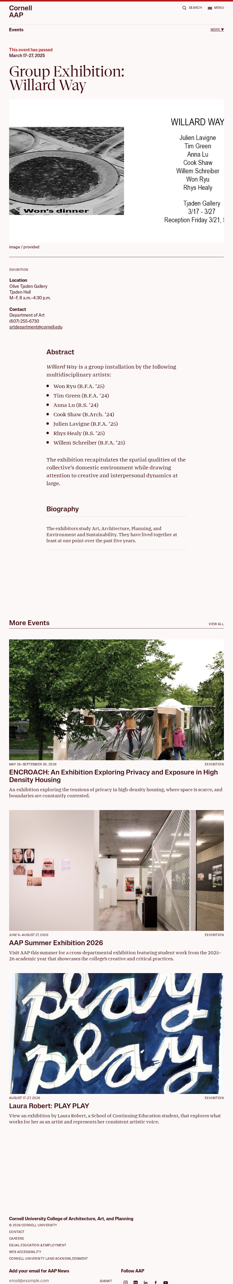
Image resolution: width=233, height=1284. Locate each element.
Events (16, 30)
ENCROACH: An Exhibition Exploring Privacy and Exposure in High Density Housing (113, 776)
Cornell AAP (20, 12)
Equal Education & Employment (37, 1245)
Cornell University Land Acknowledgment (48, 1259)
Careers (16, 1239)
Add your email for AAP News (39, 1271)
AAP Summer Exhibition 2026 (56, 943)
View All (216, 624)
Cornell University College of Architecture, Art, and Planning (71, 1219)
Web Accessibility (25, 1252)
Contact (17, 1232)
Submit (106, 1281)
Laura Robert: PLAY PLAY (49, 1106)
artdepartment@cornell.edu (35, 327)
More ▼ (217, 30)
